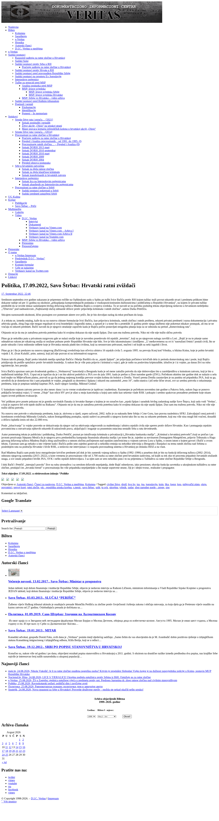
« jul (4, 762)
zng (168, 487)
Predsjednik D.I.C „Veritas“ (30, 258)
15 (20, 747)
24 (3, 754)
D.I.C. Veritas (29, 218)
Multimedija (14, 209)
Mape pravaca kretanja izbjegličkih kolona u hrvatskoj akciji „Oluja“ (59, 128)
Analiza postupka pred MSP (37, 85)
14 (17, 747)
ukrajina (113, 487)
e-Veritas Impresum (25, 255)
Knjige (12, 199)
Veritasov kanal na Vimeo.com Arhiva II (50, 233)
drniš (124, 484)
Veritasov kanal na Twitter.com (31, 270)
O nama (12, 252)
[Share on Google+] (13, 480)
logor (173, 484)
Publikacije (21, 202)
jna (142, 484)
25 (6, 754)
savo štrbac (88, 487)
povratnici (6, 487)
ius (138, 484)
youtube (12, 783)
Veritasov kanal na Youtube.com (46, 236)
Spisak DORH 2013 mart (35, 147)
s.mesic (77, 487)
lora (179, 484)
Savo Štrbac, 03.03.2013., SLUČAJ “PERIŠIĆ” (42, 597)
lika (167, 484)
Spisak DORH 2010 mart (35, 153)
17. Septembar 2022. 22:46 (16, 293)
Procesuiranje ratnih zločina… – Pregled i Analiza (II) (51, 144)
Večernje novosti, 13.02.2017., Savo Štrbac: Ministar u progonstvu (54, 581)
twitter (11, 777)
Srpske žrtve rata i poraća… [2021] (34, 119)
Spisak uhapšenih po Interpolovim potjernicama (47, 184)
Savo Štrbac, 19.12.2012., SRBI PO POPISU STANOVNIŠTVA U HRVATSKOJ (65, 647)
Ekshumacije (29, 107)
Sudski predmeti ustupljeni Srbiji (39, 193)
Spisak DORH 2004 (33, 159)
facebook (13, 789)
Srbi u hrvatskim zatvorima (29, 165)
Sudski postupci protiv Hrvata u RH (34, 70)
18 (6, 750)
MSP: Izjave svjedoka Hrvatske (46, 94)
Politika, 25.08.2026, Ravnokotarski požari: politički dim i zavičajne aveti (47, 683)
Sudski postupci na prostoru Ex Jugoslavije (38, 76)
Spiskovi (13, 116)
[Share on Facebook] (3, 480)
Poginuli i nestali (24, 104)
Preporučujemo (30, 246)
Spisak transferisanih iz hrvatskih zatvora (44, 175)
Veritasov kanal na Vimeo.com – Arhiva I (51, 230)
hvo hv (131, 484)
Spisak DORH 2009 (33, 156)
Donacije (13, 273)
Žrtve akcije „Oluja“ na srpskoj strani (42, 125)
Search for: (7, 528)
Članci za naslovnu (44, 484)
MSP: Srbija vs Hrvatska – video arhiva (43, 98)
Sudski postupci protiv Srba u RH (33, 64)
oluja (203, 484)
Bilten (11, 30)
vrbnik (122, 487)
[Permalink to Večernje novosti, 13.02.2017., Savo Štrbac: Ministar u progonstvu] (14, 575)
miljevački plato (191, 484)
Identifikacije (29, 110)
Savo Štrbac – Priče (25, 206)
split (98, 487)
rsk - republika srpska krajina (56, 487)
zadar (130, 487)
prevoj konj (20, 487)
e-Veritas (19, 39)
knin (161, 484)
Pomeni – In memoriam (34, 113)
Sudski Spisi (21, 61)
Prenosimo (27, 243)
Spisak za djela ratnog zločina (38, 169)
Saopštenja (21, 36)
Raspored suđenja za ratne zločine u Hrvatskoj (40, 57)
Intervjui (33, 221)
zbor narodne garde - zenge (149, 487)
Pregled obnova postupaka (36, 162)
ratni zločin (33, 487)
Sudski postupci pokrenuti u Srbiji (40, 190)
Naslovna (13, 27)
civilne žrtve (113, 484)
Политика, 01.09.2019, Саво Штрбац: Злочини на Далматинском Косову (62, 614)
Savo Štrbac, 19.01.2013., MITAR (32, 630)
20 (13, 750)
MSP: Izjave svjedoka (34, 88)
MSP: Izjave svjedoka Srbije (44, 91)
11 (6, 747)
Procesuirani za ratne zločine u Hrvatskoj (37, 135)
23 (23, 750)
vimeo (11, 780)
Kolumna (20, 33)
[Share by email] (23, 480)
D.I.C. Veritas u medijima (29, 48)
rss (9, 786)
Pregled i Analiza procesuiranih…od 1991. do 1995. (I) (51, 141)
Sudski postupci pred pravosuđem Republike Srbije (42, 73)
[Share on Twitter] (8, 480)
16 (23, 747)
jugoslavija (151, 484)
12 (10, 747)
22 (20, 750)
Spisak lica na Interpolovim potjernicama (44, 181)
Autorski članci (23, 45)
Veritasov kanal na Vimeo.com (45, 227)
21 (17, 750)
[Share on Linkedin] (18, 480)
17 (3, 750)
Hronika (19, 42)
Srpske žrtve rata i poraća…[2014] (33, 131)
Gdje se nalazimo (24, 267)
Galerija (19, 212)
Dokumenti (35, 224)
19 (10, 750)
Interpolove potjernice (27, 79)
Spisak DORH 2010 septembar (39, 150)
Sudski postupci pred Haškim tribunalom (37, 101)
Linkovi (12, 277)
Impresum (53, 798)
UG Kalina (14, 196)
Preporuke (13, 249)
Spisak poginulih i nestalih (36, 122)
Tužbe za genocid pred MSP (30, 82)
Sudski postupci (16, 54)
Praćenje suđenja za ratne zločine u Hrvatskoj (46, 67)
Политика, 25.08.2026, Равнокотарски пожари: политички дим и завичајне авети (55, 686)
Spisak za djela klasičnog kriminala (41, 172)
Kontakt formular (24, 264)
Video (18, 215)
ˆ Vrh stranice (9, 801)
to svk (104, 487)
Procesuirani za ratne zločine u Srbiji (34, 187)
